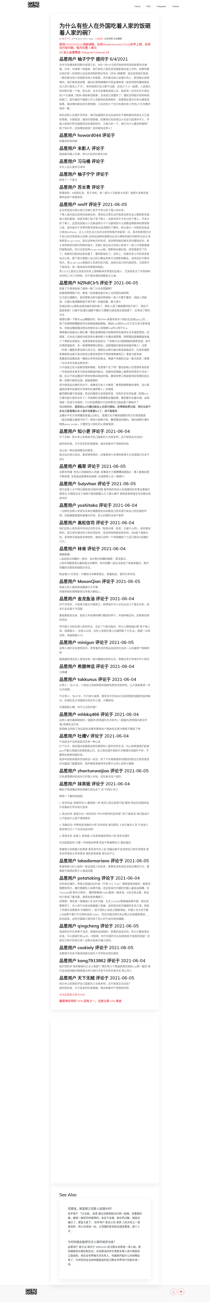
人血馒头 (99, 38)
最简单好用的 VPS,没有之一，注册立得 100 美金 (90, 1001)
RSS (148, 6)
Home (137, 6)
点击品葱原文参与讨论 (72, 994)
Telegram (161, 6)
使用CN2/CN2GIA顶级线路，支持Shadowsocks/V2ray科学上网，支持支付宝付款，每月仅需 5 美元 (104, 46)
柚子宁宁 (66, 38)
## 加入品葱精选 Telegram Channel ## (84, 52)
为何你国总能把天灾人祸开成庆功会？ (92, 1242)
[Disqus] (105, 1064)
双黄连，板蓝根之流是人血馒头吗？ (91, 1208)
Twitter (175, 6)
